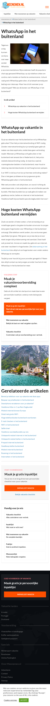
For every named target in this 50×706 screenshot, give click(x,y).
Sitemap (4, 681)
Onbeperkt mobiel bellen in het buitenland (18, 439)
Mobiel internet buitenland (12, 450)
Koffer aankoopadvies (10, 635)
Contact (4, 674)
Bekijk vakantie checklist (25, 494)
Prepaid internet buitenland (12, 443)
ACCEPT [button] (24, 700)
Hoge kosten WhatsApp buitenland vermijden (26, 112)
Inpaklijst (7, 14)
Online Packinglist (8, 658)
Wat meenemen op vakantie (24, 14)
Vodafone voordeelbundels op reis (14, 432)
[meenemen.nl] (13, 5)
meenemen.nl (6, 19)
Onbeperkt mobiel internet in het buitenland (18, 435)
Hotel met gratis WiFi (9, 414)
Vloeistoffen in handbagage (12, 632)
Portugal (4, 616)
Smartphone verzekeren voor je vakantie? (17, 404)
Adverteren (5, 670)
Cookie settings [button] (10, 700)
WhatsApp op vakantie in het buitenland (24, 106)
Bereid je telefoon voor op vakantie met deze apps (20, 396)
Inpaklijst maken (25, 488)
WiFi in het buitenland (10, 425)
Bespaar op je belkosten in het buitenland (17, 400)
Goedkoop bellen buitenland (12, 446)
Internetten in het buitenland (12, 457)
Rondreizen (5, 654)
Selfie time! (5, 428)
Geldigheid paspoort (9, 639)
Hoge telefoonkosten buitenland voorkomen (18, 418)
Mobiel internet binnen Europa (13, 411)
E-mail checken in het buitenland (14, 421)
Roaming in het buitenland (11, 453)
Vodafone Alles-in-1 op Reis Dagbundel (16, 407)
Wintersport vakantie (9, 651)
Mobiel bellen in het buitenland (24, 19)
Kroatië (4, 612)
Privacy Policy (7, 677)
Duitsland (5, 619)
